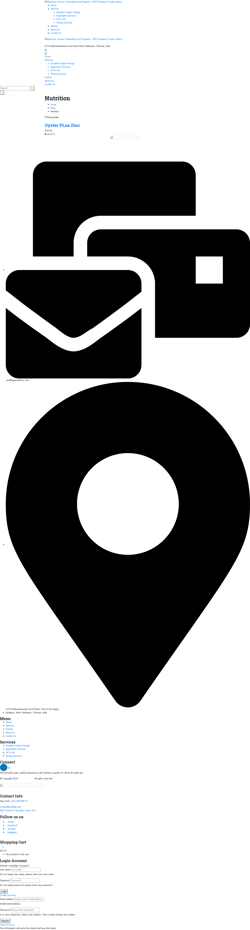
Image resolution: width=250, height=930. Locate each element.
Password (5, 880)
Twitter (11, 822)
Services (54, 8)
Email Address (7, 899)
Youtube (11, 829)
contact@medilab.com (10, 807)
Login (4, 891)
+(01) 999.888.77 (19, 801)
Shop (53, 108)
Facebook (12, 825)
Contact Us (55, 33)
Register (5, 920)
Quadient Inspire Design (68, 12)
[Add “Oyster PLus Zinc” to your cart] (45, 120)
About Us (54, 29)
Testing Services (64, 22)
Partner (54, 26)
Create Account (7, 895)
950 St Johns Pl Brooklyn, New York (17, 810)
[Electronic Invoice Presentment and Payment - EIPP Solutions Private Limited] (83, 1)
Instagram (12, 832)
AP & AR (60, 19)
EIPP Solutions (26, 778)
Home (53, 5)
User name (5, 869)
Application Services (66, 15)
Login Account (7, 924)
